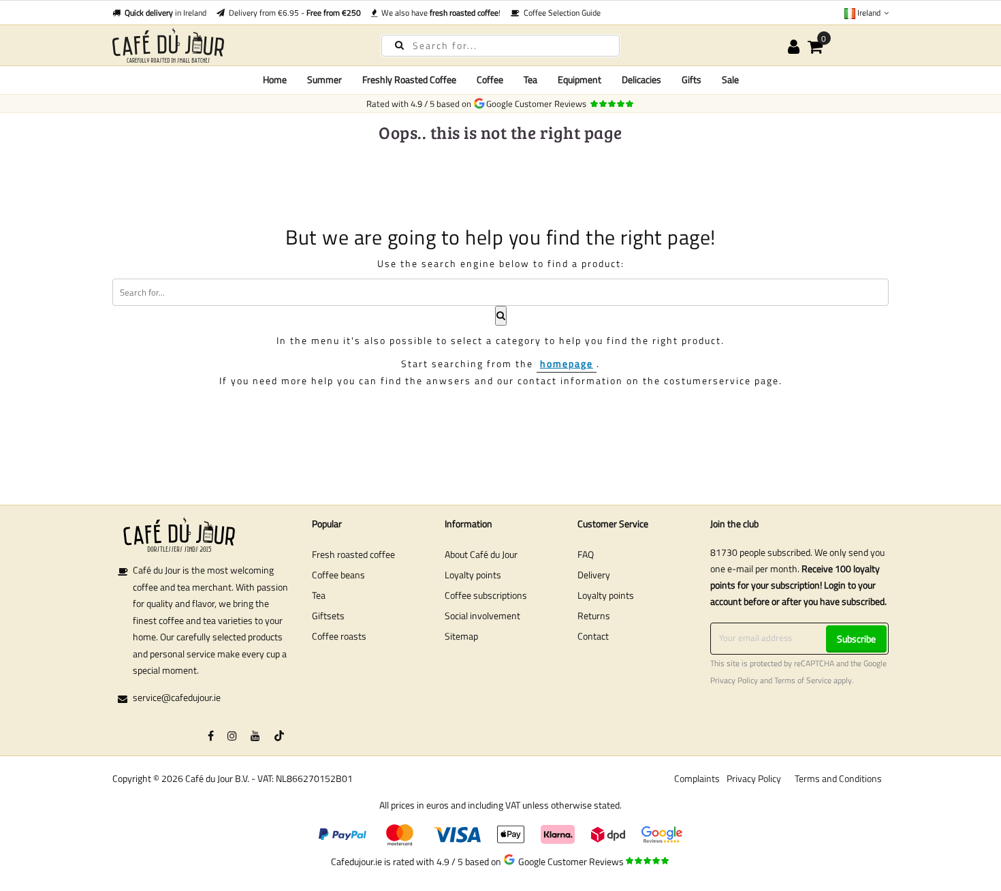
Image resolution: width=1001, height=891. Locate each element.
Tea (318, 595)
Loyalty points (473, 574)
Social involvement (482, 615)
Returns (593, 615)
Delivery (593, 574)
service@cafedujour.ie (177, 697)
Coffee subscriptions (486, 595)
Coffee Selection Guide (560, 12)
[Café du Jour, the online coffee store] (235, 45)
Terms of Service (802, 680)
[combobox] (500, 46)
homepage (566, 363)
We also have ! (438, 12)
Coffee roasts (339, 636)
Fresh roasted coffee (353, 554)
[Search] (399, 44)
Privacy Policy (734, 680)
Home (275, 79)
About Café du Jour (481, 554)
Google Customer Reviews (538, 103)
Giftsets (328, 615)
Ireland (869, 12)
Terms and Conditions (838, 778)
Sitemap (461, 636)
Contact (593, 636)
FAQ (585, 554)
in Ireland (165, 12)
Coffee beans (338, 574)
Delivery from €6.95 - (293, 12)
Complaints (697, 778)
